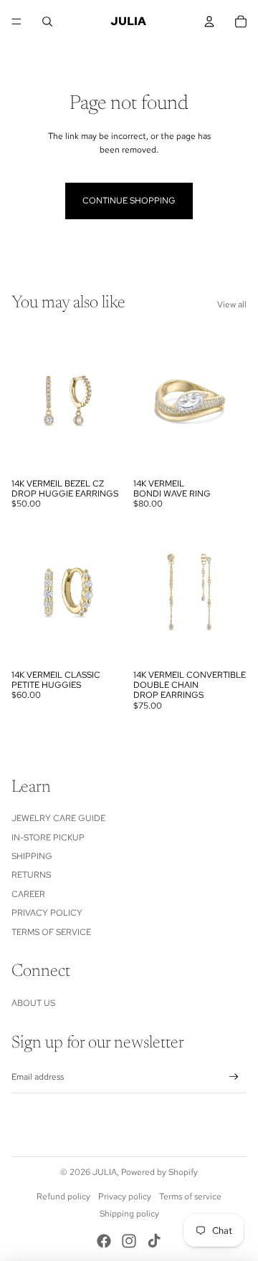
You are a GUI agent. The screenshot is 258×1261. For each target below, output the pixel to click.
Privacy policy (124, 1196)
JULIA (104, 1172)
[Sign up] (234, 1077)
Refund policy (63, 1196)
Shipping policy (129, 1213)
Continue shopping (129, 200)
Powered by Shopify (159, 1172)
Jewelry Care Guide (58, 818)
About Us (33, 1003)
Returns (31, 875)
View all (232, 304)
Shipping (31, 856)
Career (28, 894)
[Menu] (16, 21)
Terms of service (190, 1196)
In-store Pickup (48, 837)
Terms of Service (51, 932)
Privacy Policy (46, 913)
